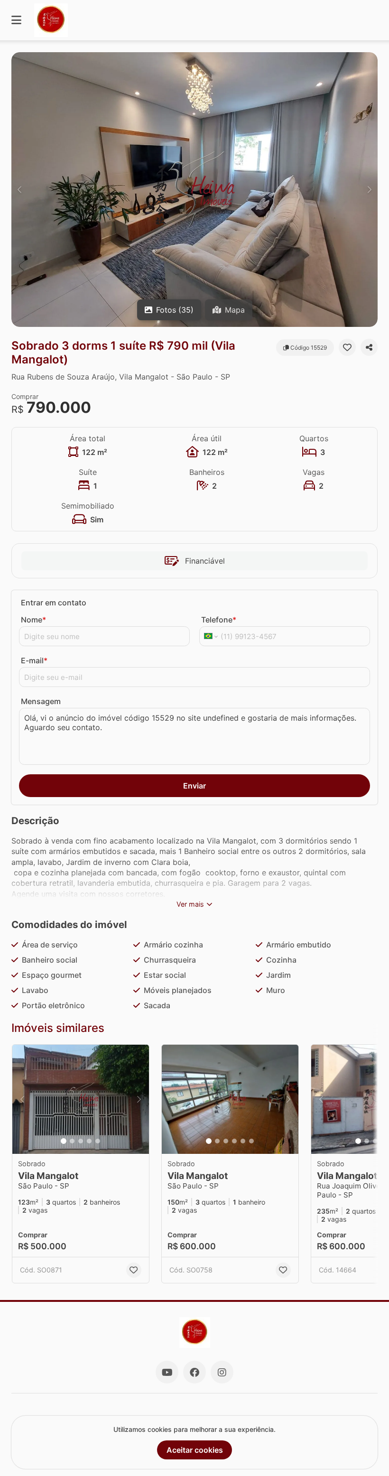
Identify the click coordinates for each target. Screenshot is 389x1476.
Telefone (218, 619)
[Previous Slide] (19, 189)
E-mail (34, 660)
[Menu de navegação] (16, 20)
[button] (194, 189)
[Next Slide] (369, 189)
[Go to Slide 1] (63, 1141)
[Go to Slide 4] (89, 1141)
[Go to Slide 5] (97, 1141)
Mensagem (41, 701)
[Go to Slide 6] (251, 1141)
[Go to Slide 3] (80, 1141)
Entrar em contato (53, 602)
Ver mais (190, 904)
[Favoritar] (347, 347)
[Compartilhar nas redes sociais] (369, 347)
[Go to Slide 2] (72, 1141)
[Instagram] (222, 1372)
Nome (33, 619)
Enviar (194, 785)
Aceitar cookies (195, 1450)
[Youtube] (167, 1372)
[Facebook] (194, 1372)
